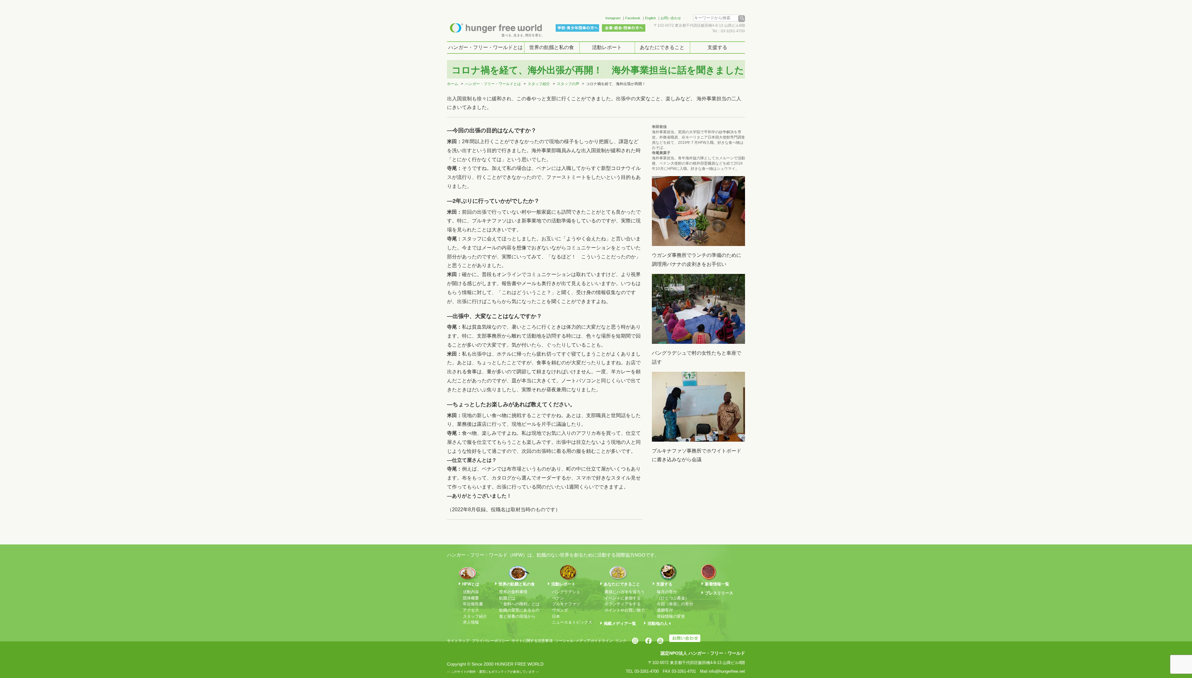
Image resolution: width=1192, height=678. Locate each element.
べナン (558, 598)
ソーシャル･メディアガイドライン (584, 641)
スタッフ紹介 (539, 84)
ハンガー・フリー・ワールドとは (485, 47)
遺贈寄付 (665, 610)
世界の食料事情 (513, 591)
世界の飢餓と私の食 (551, 47)
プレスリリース (719, 593)
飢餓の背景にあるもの (519, 610)
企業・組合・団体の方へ (623, 28)
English (650, 18)
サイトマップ (458, 641)
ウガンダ (560, 610)
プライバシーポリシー (490, 641)
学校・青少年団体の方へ (577, 28)
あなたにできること (662, 47)
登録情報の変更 (671, 616)
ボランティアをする (622, 604)
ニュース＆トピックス (572, 622)
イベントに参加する (622, 598)
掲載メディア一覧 (620, 623)
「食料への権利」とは (519, 604)
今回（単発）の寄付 (675, 604)
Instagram (613, 18)
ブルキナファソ (566, 604)
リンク (620, 641)
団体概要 (471, 598)
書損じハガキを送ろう (624, 591)
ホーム (452, 84)
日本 (556, 616)
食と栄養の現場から (517, 616)
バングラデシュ (566, 591)
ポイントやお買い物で (624, 610)
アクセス (471, 610)
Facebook (632, 18)
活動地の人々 (660, 623)
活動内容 (471, 591)
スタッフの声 (568, 84)
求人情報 (471, 622)
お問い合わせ (671, 18)
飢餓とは (507, 598)
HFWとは (470, 584)
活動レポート (607, 47)
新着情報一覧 (717, 584)
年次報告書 (473, 604)
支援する (717, 47)
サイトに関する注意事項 (532, 641)
